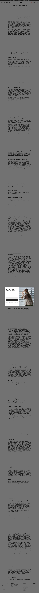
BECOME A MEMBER (12, 300)
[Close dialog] (33, 288)
